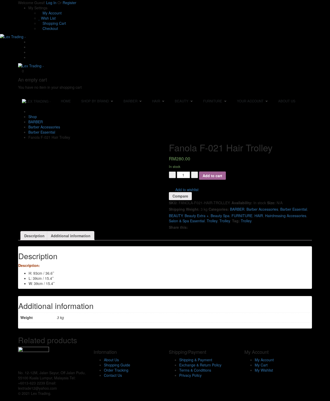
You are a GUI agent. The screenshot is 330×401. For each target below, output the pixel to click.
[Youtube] (29, 52)
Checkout (50, 28)
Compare (180, 196)
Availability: (242, 202)
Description (34, 235)
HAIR (258, 215)
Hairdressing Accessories (285, 215)
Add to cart (212, 175)
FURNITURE (242, 215)
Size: (271, 202)
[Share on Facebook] (191, 227)
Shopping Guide (117, 364)
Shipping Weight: (184, 209)
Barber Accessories (44, 126)
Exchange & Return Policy (200, 364)
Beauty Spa (220, 215)
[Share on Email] (194, 227)
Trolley (212, 220)
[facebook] (59, 388)
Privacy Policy (190, 375)
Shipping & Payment (195, 359)
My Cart (261, 364)
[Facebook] (29, 47)
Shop (32, 116)
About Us (111, 359)
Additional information (70, 235)
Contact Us (113, 375)
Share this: (178, 227)
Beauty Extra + (197, 215)
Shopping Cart (54, 23)
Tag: (236, 220)
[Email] (29, 41)
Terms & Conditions (195, 370)
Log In (51, 2)
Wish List (48, 18)
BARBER (35, 121)
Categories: (219, 209)
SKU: (173, 202)
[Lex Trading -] (13, 36)
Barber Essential (41, 132)
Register (69, 2)
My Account (52, 12)
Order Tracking (116, 370)
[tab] (34, 235)
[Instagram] (29, 57)
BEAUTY (176, 215)
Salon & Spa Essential (187, 220)
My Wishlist (264, 370)
